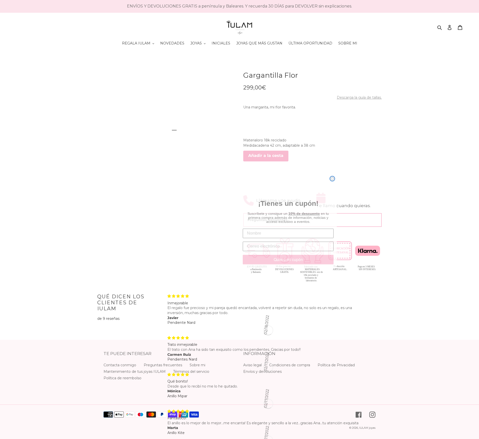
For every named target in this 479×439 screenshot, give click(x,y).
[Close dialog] (332, 159)
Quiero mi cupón (288, 258)
